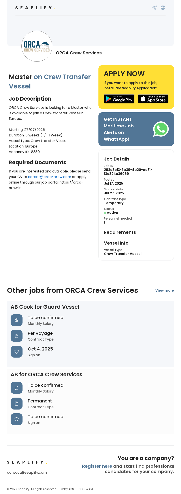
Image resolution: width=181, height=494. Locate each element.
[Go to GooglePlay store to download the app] (119, 98)
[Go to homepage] (35, 7)
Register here (97, 466)
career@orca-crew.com (49, 176)
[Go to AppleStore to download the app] (153, 98)
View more (164, 290)
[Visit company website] (163, 7)
